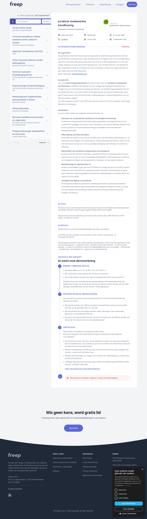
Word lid (131, 4)
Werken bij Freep (89, 466)
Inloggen (120, 4)
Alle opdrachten (73, 4)
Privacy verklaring (90, 471)
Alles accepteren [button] (128, 503)
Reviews (56, 471)
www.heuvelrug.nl (79, 74)
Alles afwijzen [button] (128, 509)
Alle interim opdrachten (62, 458)
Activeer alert (48, 21)
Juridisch (64, 39)
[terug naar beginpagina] (28, 455)
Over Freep (87, 458)
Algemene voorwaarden (92, 475)
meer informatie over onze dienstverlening (82, 368)
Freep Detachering (90, 462)
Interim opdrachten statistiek (65, 462)
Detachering (105, 4)
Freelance (90, 4)
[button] (129, 514)
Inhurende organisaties (62, 466)
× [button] (142, 469)
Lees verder (127, 485)
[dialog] (129, 492)
